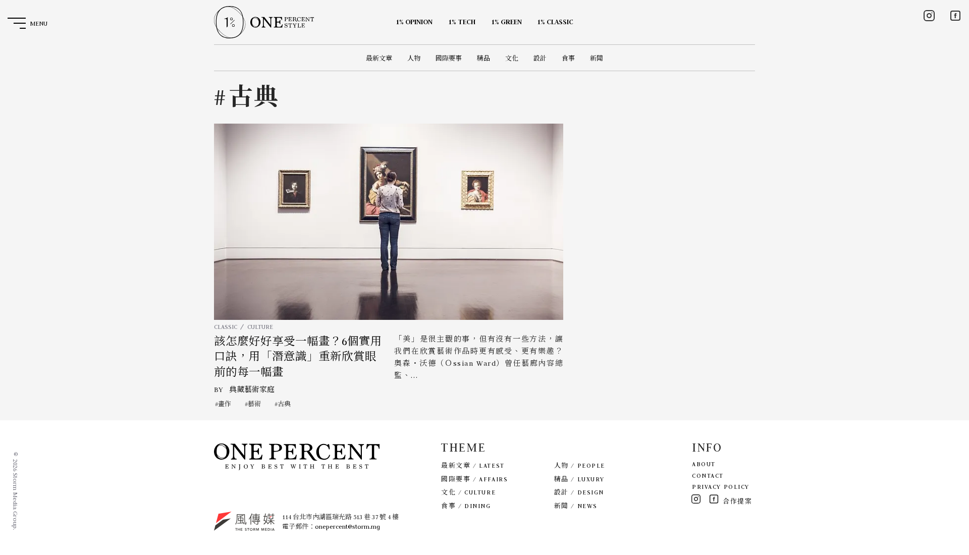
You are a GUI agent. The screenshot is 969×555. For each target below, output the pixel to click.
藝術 (254, 404)
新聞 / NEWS (576, 506)
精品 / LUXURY (579, 479)
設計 (540, 58)
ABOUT (704, 464)
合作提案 (737, 501)
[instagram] (929, 16)
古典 (284, 404)
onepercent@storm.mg (347, 526)
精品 (483, 58)
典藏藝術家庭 (252, 389)
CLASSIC (225, 326)
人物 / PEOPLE (579, 465)
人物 (413, 58)
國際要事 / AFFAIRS (474, 479)
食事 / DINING (466, 506)
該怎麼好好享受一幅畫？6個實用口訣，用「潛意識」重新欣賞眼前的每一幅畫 (298, 357)
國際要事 (449, 58)
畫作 (224, 404)
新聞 (596, 58)
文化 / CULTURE (468, 492)
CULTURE (260, 326)
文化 (511, 58)
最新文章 (379, 58)
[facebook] (955, 16)
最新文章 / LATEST (472, 465)
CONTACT (708, 475)
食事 (568, 58)
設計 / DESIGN (579, 492)
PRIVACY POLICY (720, 486)
